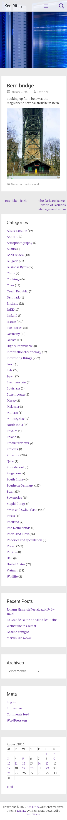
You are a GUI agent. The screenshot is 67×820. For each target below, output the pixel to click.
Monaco (12, 412)
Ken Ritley (13, 6)
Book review (15, 255)
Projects (12, 449)
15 (47, 763)
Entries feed (15, 708)
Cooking (13, 279)
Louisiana (13, 388)
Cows (10, 285)
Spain (10, 491)
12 (23, 763)
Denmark (13, 297)
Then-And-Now (18, 534)
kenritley (42, 91)
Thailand (13, 522)
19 (23, 768)
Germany (13, 334)
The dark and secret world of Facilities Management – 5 (52, 205)
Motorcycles (15, 419)
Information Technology (24, 352)
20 (32, 768)
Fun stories (14, 328)
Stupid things (16, 503)
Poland (11, 437)
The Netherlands (18, 528)
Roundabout (15, 467)
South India (15, 479)
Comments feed (18, 714)
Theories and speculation (24, 540)
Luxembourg (16, 394)
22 (47, 768)
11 (16, 763)
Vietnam (12, 570)
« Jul (10, 787)
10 (8, 763)
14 (39, 763)
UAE (10, 558)
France (11, 321)
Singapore (14, 473)
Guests (11, 340)
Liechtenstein (16, 382)
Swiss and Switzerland (25, 184)
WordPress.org (17, 720)
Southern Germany (20, 485)
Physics (12, 431)
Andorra (12, 237)
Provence (13, 455)
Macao (11, 400)
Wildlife (12, 576)
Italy (10, 370)
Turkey (12, 552)
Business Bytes (17, 267)
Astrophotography (19, 243)
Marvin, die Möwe (19, 638)
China (11, 273)
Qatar (10, 461)
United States (16, 564)
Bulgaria (12, 261)
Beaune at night (18, 632)
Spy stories (14, 497)
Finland (12, 315)
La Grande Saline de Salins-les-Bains (32, 620)
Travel (11, 546)
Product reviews (18, 443)
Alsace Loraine (17, 230)
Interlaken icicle (14, 201)
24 (9, 773)
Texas (11, 516)
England (12, 303)
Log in (11, 702)
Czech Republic (17, 291)
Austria (12, 249)
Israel (10, 364)
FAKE (10, 309)
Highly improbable (20, 346)
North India (15, 425)
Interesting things (19, 358)
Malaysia (13, 406)
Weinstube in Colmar (21, 626)
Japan (10, 376)
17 (8, 768)
